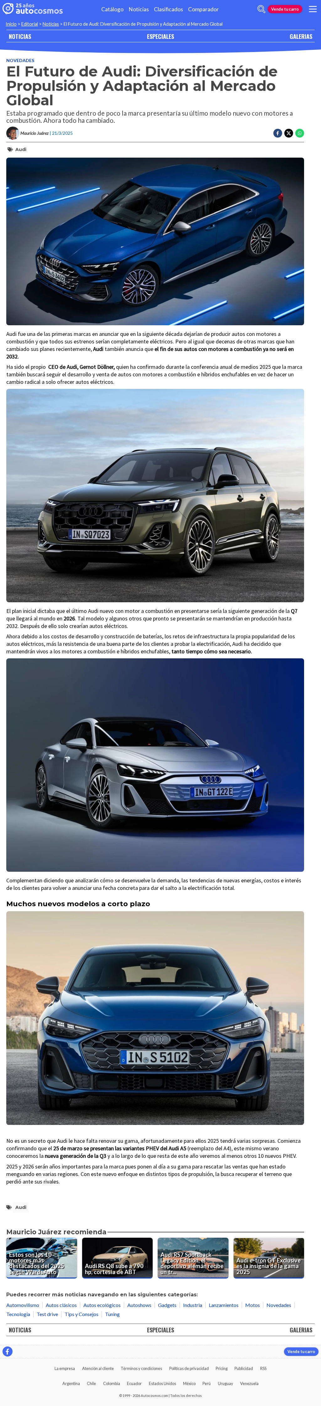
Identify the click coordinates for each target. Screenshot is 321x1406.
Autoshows (139, 1305)
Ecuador (134, 1383)
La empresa (65, 1368)
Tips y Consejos (81, 1314)
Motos (252, 1305)
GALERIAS (301, 36)
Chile (91, 1383)
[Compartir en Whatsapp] (299, 133)
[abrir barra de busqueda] (261, 9)
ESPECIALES (160, 36)
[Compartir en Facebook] (277, 133)
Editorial (29, 24)
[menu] (312, 9)
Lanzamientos (224, 1305)
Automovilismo (22, 1305)
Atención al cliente (98, 1368)
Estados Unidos (162, 1383)
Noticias (139, 9)
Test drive (47, 1314)
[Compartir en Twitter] (288, 133)
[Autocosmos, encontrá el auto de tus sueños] (32, 9)
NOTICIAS (20, 36)
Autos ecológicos (102, 1305)
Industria (192, 1305)
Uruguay (225, 1383)
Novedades (20, 60)
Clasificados (168, 9)
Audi (20, 149)
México (189, 1383)
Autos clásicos (61, 1305)
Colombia (111, 1383)
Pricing (222, 1368)
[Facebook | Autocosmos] (8, 1351)
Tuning (112, 1314)
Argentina (71, 1383)
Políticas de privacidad (189, 1368)
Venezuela (249, 1383)
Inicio (11, 24)
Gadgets (167, 1305)
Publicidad (243, 1368)
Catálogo (112, 9)
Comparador (203, 9)
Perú (207, 1383)
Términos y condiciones (141, 1368)
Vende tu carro (285, 9)
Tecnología (18, 1314)
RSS (263, 1368)
